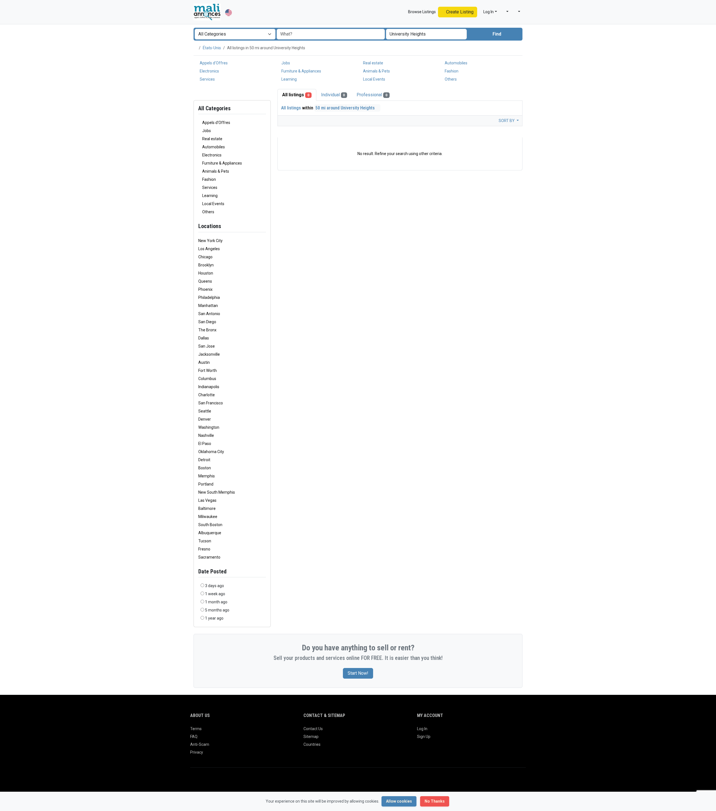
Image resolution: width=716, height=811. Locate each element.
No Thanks (435, 801)
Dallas (203, 338)
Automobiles (455, 63)
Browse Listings (421, 12)
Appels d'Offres (213, 63)
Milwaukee (207, 516)
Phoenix (205, 289)
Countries (312, 744)
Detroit (204, 460)
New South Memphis (216, 492)
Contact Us (313, 728)
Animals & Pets (376, 71)
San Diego (207, 322)
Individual (333, 94)
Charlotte (206, 395)
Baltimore (207, 508)
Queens (205, 281)
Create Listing (459, 12)
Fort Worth (207, 370)
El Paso (204, 443)
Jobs (285, 63)
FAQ (193, 736)
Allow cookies (399, 801)
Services (207, 79)
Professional (372, 94)
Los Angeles (209, 249)
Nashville (206, 435)
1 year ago (214, 618)
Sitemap (311, 736)
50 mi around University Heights (345, 108)
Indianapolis (208, 387)
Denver (204, 419)
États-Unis (212, 48)
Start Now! (358, 673)
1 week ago (215, 594)
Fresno (204, 549)
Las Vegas (207, 500)
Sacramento (209, 557)
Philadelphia (209, 297)
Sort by (507, 120)
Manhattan (208, 305)
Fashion (451, 71)
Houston (205, 273)
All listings (295, 94)
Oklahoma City (211, 451)
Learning (289, 79)
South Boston (210, 524)
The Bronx (207, 330)
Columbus (207, 378)
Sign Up (423, 736)
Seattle (204, 411)
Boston (204, 468)
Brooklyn (206, 265)
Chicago (205, 257)
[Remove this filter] (264, 226)
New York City (210, 240)
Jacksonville (209, 354)
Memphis (206, 476)
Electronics (209, 71)
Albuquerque (209, 533)
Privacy (196, 752)
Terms (196, 728)
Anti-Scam (199, 744)
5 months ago (217, 610)
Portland (205, 484)
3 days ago (214, 585)
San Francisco (210, 403)
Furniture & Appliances (301, 71)
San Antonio (209, 313)
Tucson (204, 541)
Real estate (372, 63)
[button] (505, 12)
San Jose (206, 346)
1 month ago (216, 602)
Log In (422, 728)
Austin (204, 362)
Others (450, 79)
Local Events (373, 79)
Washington (208, 427)
